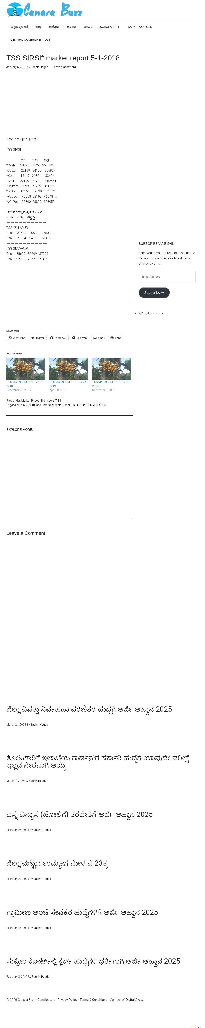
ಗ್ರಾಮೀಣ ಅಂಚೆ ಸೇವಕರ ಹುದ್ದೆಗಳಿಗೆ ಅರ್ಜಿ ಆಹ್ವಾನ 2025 (82, 912)
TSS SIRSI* (78, 405)
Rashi (66, 405)
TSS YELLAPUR (96, 405)
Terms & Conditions (93, 1000)
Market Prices (30, 400)
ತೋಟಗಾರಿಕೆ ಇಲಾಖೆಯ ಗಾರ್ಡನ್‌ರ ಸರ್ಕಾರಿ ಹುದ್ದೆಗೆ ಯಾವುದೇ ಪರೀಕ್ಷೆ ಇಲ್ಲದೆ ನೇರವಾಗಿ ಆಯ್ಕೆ (97, 761)
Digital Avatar (135, 1000)
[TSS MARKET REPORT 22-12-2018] (25, 369)
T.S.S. (58, 400)
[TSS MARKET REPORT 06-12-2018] (111, 369)
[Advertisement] (69, 109)
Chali (39, 405)
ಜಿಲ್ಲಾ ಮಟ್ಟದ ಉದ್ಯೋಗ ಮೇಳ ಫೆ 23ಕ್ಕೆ (57, 863)
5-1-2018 (29, 405)
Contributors (46, 1000)
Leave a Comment (64, 67)
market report (52, 405)
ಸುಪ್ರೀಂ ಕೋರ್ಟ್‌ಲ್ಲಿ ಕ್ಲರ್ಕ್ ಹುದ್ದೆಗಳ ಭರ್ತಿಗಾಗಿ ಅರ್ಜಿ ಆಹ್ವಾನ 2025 (93, 961)
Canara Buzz (44, 10)
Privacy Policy (67, 1000)
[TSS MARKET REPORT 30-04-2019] (68, 369)
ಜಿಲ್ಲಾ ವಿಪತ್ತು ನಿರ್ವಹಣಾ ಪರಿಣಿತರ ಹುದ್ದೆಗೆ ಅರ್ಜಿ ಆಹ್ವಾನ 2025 (89, 709)
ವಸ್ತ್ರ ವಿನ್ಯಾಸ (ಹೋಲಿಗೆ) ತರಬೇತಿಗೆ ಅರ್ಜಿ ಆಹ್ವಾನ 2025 (79, 814)
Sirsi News (47, 400)
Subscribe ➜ (154, 293)
